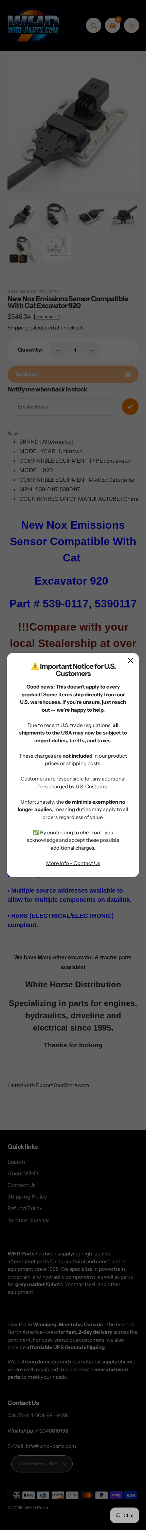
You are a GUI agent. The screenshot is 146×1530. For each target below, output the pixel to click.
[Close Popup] (130, 660)
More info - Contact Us (73, 863)
